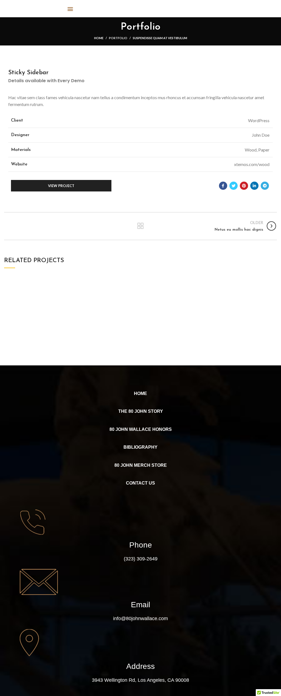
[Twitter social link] (233, 186)
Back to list (140, 226)
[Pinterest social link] (244, 186)
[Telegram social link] (265, 186)
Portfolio (118, 38)
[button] (70, 8)
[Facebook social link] (223, 186)
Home (98, 38)
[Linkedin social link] (254, 186)
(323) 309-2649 (141, 559)
